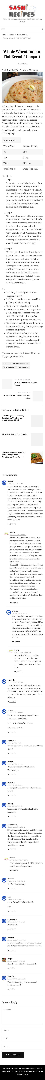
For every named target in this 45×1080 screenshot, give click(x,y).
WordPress (23, 1074)
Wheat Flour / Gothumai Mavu (15, 367)
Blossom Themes (28, 1071)
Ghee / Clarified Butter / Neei (15, 363)
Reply (13, 524)
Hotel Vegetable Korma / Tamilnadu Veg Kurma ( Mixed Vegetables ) (13, 418)
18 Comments (22, 64)
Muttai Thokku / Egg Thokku (14, 434)
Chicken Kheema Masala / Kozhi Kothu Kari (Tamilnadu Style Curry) (13, 455)
